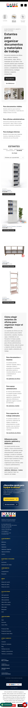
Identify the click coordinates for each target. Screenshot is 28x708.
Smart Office (4, 624)
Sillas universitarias (5, 604)
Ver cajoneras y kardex (12, 406)
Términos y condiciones (6, 653)
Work (2, 620)
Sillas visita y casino (6, 602)
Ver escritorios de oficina (13, 433)
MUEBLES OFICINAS (18, 149)
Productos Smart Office (6, 633)
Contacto (3, 641)
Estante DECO (5, 298)
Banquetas (3, 609)
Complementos (5, 571)
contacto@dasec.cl (4, 531)
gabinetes (7, 470)
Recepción (3, 573)
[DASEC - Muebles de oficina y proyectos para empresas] (12, 5)
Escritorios (3, 562)
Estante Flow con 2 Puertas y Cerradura (12, 226)
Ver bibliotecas (10, 83)
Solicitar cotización (11, 499)
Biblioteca (3, 542)
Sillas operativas (5, 599)
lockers (21, 470)
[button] (2, 5)
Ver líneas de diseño (11, 504)
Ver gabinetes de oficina (13, 378)
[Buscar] (22, 5)
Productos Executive (6, 631)
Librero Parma (5, 262)
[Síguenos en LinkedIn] (15, 0)
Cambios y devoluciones (7, 651)
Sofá (2, 611)
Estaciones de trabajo (6, 564)
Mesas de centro (5, 586)
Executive (3, 622)
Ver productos (10, 78)
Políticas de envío (5, 649)
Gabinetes (3, 547)
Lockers (3, 554)
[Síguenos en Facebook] (12, 0)
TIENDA (11, 149)
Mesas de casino (5, 584)
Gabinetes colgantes (6, 549)
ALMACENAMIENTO (10, 150)
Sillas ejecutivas (5, 597)
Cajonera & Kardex (5, 551)
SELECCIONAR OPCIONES (8, 194)
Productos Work (5, 628)
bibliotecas (14, 470)
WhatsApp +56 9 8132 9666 (6, 526)
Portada (5, 149)
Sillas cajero (4, 607)
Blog (2, 646)
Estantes (3, 544)
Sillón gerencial (5, 595)
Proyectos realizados (6, 644)
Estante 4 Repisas (6, 190)
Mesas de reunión (5, 582)
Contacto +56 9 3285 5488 (6, 529)
